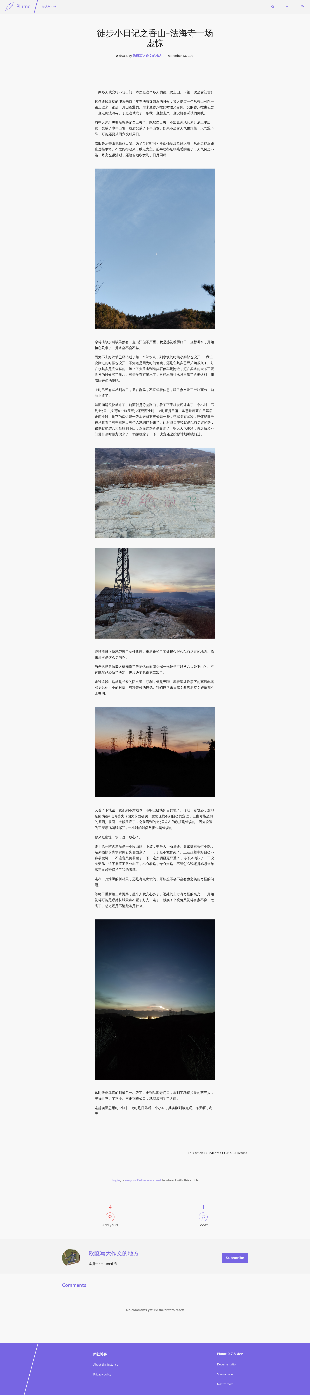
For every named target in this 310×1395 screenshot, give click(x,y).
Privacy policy (102, 1375)
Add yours (110, 1225)
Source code (225, 1375)
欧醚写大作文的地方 (147, 56)
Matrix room (225, 1384)
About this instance (105, 1365)
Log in (116, 1181)
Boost (203, 1225)
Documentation (227, 1365)
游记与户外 (49, 7)
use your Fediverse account (143, 1181)
